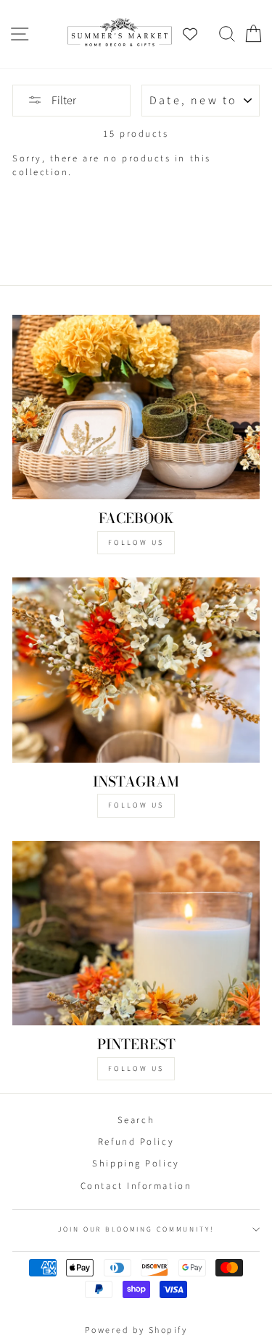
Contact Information (136, 1185)
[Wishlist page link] (197, 34)
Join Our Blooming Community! (135, 1229)
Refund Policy (136, 1141)
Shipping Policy (135, 1163)
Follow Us (136, 543)
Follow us (136, 805)
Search (136, 1120)
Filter (62, 101)
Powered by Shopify (136, 1330)
